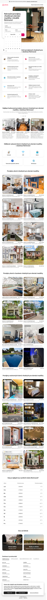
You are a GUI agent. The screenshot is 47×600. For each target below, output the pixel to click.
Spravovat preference (34, 592)
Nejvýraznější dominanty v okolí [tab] (26, 558)
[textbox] (9, 31)
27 (12, 48)
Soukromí (20, 598)
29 (17, 48)
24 (6, 48)
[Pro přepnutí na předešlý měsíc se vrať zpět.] (6, 34)
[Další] (25, 116)
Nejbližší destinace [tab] (5, 558)
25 (8, 48)
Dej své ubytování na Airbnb (37, 4)
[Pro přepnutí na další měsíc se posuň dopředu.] (19, 34)
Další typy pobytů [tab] (14, 558)
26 (10, 48)
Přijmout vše (9, 592)
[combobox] (14, 27)
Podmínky (25, 598)
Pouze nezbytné (22, 592)
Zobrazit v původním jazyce (32, 1)
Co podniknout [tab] (36, 558)
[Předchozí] (21, 116)
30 (19, 48)
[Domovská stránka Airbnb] (5, 5)
